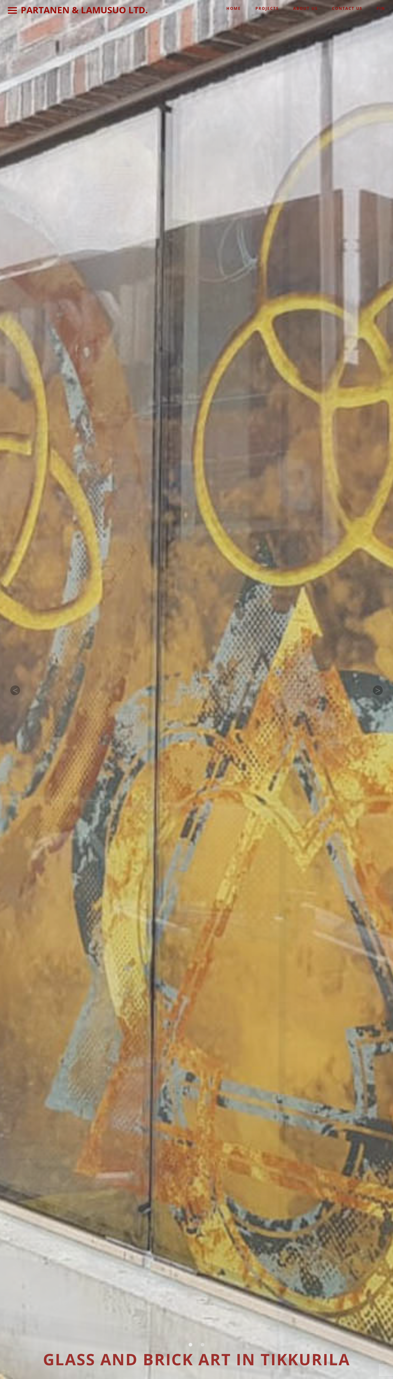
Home (233, 8)
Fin (381, 8)
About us (305, 8)
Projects (267, 8)
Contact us (347, 8)
